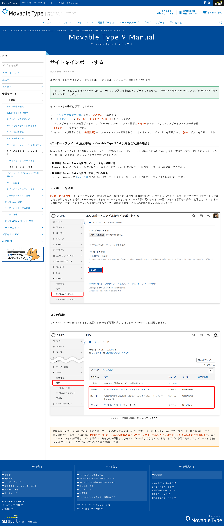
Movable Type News (12, 501)
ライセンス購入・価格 (162, 487)
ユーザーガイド (10, 227)
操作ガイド (8, 87)
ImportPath (82, 177)
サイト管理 (61, 30)
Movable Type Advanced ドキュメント (97, 482)
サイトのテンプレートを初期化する (24, 145)
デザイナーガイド (12, 234)
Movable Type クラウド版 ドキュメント (98, 478)
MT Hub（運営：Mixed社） (70, 3)
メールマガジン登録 (11, 505)
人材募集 (6, 509)
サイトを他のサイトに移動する (22, 126)
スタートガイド (10, 73)
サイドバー (63, 119)
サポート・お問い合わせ (168, 23)
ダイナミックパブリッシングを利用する (23, 175)
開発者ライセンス (160, 494)
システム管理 (11, 215)
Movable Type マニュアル (91, 475)
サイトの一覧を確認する (18, 119)
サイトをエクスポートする (22, 161)
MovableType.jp (10, 3)
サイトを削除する (15, 132)
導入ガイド (8, 80)
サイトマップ (11, 493)
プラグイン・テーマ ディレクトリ (92, 505)
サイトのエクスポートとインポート (85, 30)
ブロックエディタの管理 (18, 196)
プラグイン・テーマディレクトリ (37, 3)
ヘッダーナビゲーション (70, 115)
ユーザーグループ (129, 23)
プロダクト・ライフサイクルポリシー (22, 486)
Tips (80, 23)
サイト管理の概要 (15, 107)
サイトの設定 (13, 183)
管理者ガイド (47, 30)
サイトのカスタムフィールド (21, 189)
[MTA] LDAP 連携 (13, 202)
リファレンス (66, 23)
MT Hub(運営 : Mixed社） (89, 509)
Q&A (90, 23)
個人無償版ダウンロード (163, 498)
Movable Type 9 (31, 30)
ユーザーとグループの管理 (17, 208)
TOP (4, 30)
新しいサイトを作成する (18, 113)
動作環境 (83, 493)
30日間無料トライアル (162, 490)
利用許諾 (158, 475)
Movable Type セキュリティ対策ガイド (97, 497)
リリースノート (12, 489)
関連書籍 (9, 478)
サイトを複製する (15, 139)
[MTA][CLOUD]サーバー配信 (19, 221)
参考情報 (7, 241)
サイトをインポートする (114, 30)
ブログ (147, 23)
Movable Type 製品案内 (163, 483)
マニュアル (48, 23)
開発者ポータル (106, 23)
